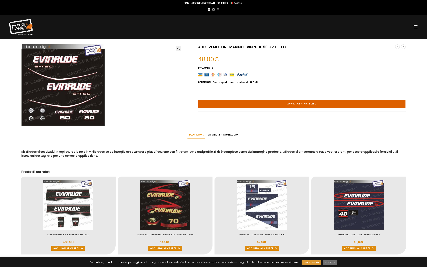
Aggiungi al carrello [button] (68, 248)
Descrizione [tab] (196, 134)
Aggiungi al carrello (301, 103)
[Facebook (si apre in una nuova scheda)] (209, 9)
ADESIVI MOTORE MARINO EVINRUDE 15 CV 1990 (262, 234)
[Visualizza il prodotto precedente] (397, 46)
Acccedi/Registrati (203, 3)
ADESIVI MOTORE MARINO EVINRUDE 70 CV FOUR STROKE (165, 234)
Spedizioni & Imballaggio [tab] (223, 134)
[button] (178, 48)
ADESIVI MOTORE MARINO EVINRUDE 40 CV (359, 234)
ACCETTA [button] (330, 262)
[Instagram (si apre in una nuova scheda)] (213, 9)
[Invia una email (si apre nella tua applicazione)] (218, 9)
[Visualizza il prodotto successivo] (403, 46)
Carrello (222, 3)
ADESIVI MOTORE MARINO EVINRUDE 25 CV (68, 234)
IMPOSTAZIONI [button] (311, 262)
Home (186, 3)
